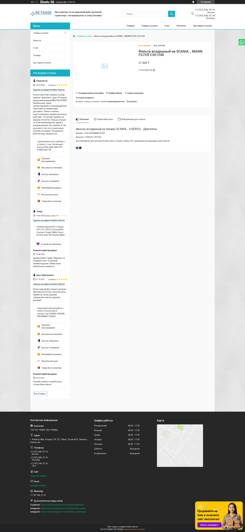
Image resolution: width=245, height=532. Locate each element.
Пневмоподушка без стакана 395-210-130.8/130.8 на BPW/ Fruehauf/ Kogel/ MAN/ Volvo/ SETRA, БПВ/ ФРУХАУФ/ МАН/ (50, 231)
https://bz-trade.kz (38, 476)
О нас (167, 26)
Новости (37, 40)
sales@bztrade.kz (38, 485)
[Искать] (171, 14)
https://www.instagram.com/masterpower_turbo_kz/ (64, 508)
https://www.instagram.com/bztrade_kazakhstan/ (64, 512)
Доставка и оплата (202, 26)
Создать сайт (61, 2)
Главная (131, 26)
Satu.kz (135, 527)
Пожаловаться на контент (134, 529)
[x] (80, 148)
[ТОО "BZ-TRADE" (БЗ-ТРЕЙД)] (41, 14)
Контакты (181, 26)
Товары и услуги (149, 26)
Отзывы (37, 55)
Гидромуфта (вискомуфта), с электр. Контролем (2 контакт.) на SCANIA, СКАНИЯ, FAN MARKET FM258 (51, 312)
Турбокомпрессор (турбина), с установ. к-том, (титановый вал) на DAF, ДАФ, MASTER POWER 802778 (51, 145)
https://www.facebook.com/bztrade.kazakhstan (62, 505)
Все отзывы (39, 394)
